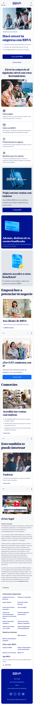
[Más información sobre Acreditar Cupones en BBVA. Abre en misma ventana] (17, 399)
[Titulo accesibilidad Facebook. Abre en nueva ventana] (10, 694)
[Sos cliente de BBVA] (17, 308)
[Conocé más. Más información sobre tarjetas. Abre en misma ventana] (17, 462)
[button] (31, 333)
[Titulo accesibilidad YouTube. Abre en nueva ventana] (23, 694)
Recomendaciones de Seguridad (17, 688)
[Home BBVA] (17, 3)
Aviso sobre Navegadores (17, 682)
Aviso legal (17, 679)
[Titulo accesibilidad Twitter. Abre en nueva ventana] (15, 694)
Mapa (17, 685)
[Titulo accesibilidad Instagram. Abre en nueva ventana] (19, 694)
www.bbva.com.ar (23, 581)
